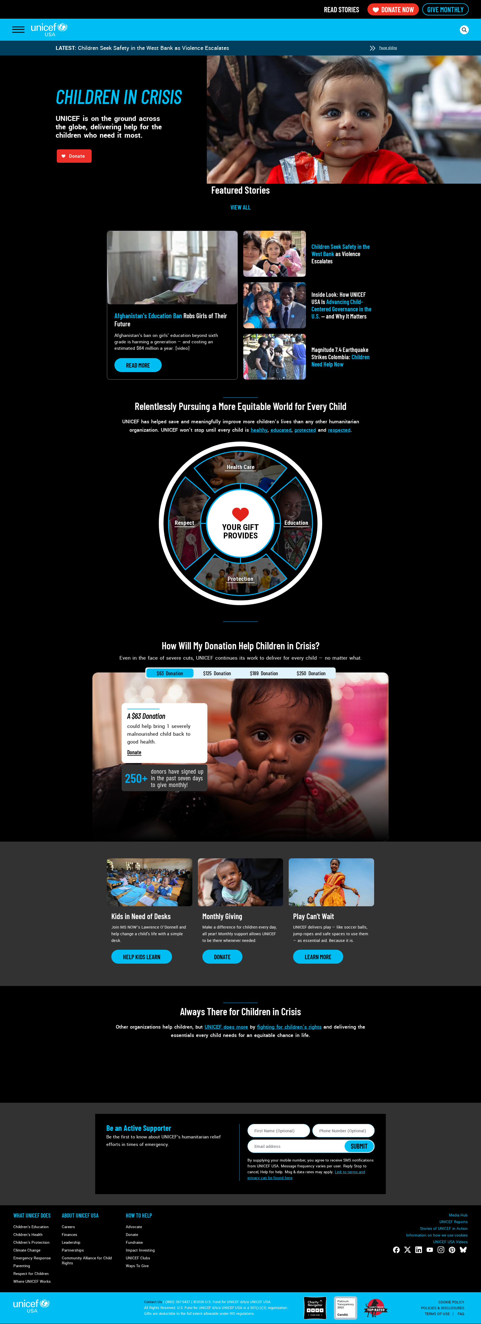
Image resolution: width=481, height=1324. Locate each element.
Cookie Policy (451, 1302)
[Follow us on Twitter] (407, 1249)
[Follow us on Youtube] (429, 1249)
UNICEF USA (49, 29)
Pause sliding (388, 47)
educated (281, 430)
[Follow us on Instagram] (440, 1249)
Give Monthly (445, 9)
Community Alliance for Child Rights (87, 1260)
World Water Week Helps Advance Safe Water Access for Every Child (163, 48)
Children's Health (28, 1234)
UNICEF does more (226, 1027)
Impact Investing (140, 1250)
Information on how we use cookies (437, 1235)
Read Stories (341, 9)
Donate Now (397, 9)
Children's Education (31, 1227)
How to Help (139, 1215)
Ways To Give (137, 1266)
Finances (69, 1234)
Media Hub (458, 1215)
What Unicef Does (32, 1215)
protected (305, 430)
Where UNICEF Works (32, 1281)
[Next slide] (372, 48)
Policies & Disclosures (442, 1308)
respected (339, 430)
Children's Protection (31, 1242)
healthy (259, 430)
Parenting (21, 1266)
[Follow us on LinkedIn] (418, 1249)
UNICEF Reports (454, 1222)
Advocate (134, 1227)
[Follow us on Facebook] (396, 1249)
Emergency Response (32, 1258)
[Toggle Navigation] (18, 30)
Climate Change (26, 1250)
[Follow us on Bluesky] (463, 1249)
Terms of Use (437, 1314)
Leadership (71, 1242)
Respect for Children (31, 1273)
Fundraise (134, 1242)
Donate (134, 752)
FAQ (461, 1314)
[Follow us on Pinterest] (452, 1249)
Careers (68, 1227)
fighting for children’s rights (289, 1027)
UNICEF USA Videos (450, 1242)
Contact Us (153, 1301)
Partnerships (73, 1250)
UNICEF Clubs (138, 1258)
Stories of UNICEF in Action (444, 1228)
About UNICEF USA (80, 1215)
